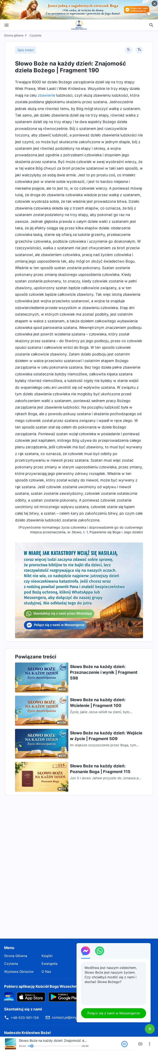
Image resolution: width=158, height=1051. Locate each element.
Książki (47, 956)
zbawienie (46, 95)
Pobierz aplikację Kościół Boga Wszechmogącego (48, 986)
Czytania (35, 35)
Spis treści (25, 50)
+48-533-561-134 (25, 1018)
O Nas (46, 971)
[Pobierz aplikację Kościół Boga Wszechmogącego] (9, 997)
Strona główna (13, 35)
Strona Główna (15, 956)
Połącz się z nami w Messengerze (113, 1013)
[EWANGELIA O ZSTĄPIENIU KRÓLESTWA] (79, 25)
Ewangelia (49, 964)
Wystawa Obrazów (19, 971)
